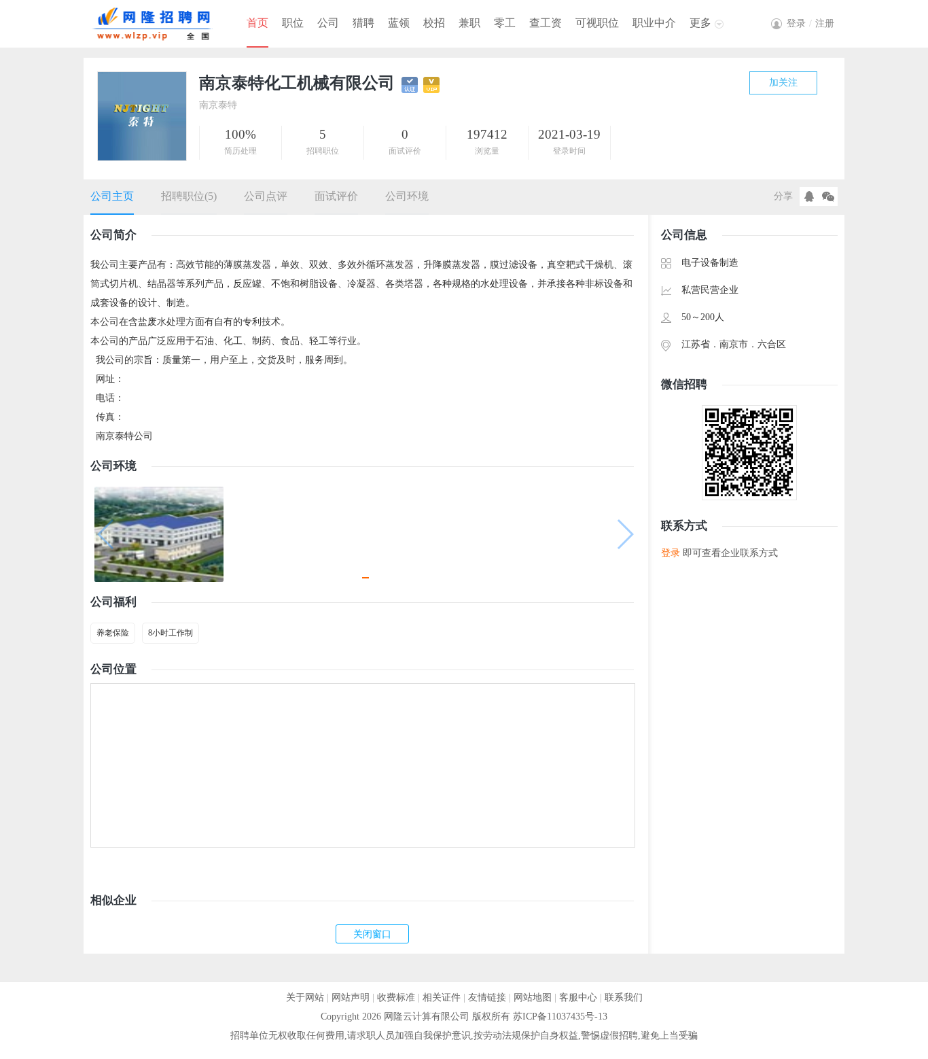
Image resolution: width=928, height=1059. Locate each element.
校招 (434, 23)
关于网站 (305, 997)
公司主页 (112, 196)
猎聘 (363, 23)
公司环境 (407, 196)
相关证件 (442, 997)
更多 (700, 23)
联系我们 (624, 997)
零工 (505, 23)
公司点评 (265, 196)
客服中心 (578, 997)
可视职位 (597, 23)
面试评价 (336, 196)
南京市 (733, 344)
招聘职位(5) (189, 196)
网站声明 (351, 997)
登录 (670, 553)
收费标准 (396, 997)
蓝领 (399, 23)
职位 (293, 23)
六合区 (771, 344)
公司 (328, 23)
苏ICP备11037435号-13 (560, 1016)
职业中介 (654, 23)
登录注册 (810, 23)
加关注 (783, 82)
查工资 (545, 23)
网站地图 (533, 997)
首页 (257, 23)
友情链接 (487, 997)
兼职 (469, 23)
